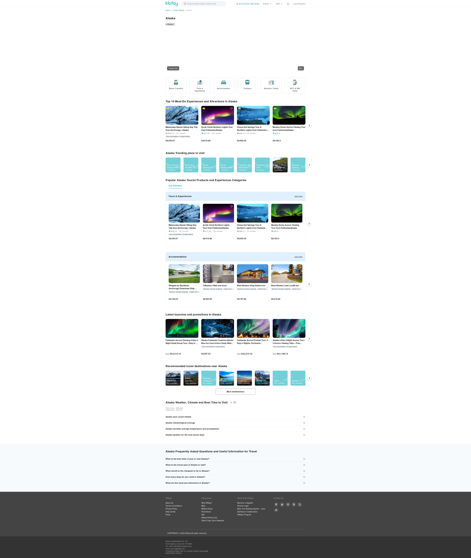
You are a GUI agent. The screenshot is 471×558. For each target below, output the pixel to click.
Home (168, 10)
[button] (173, 68)
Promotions (206, 511)
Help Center (171, 511)
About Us (169, 503)
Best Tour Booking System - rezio (251, 508)
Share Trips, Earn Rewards (213, 520)
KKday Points (207, 508)
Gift (203, 514)
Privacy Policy (171, 508)
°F (234, 402)
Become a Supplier (245, 503)
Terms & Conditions (174, 506)
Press (168, 514)
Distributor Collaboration (247, 511)
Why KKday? (207, 503)
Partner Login (243, 506)
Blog (203, 506)
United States (178, 10)
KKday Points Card (209, 517)
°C (231, 402)
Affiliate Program (244, 514)
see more (298, 196)
